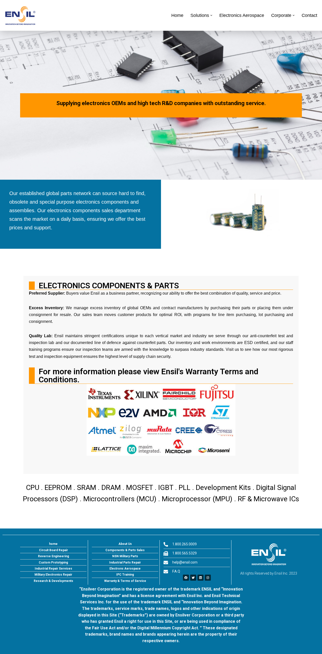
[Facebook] (186, 578)
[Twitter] (193, 578)
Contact (309, 15)
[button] (211, 15)
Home (177, 15)
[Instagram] (208, 578)
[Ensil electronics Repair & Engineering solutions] (20, 15)
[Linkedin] (200, 578)
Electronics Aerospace (241, 15)
